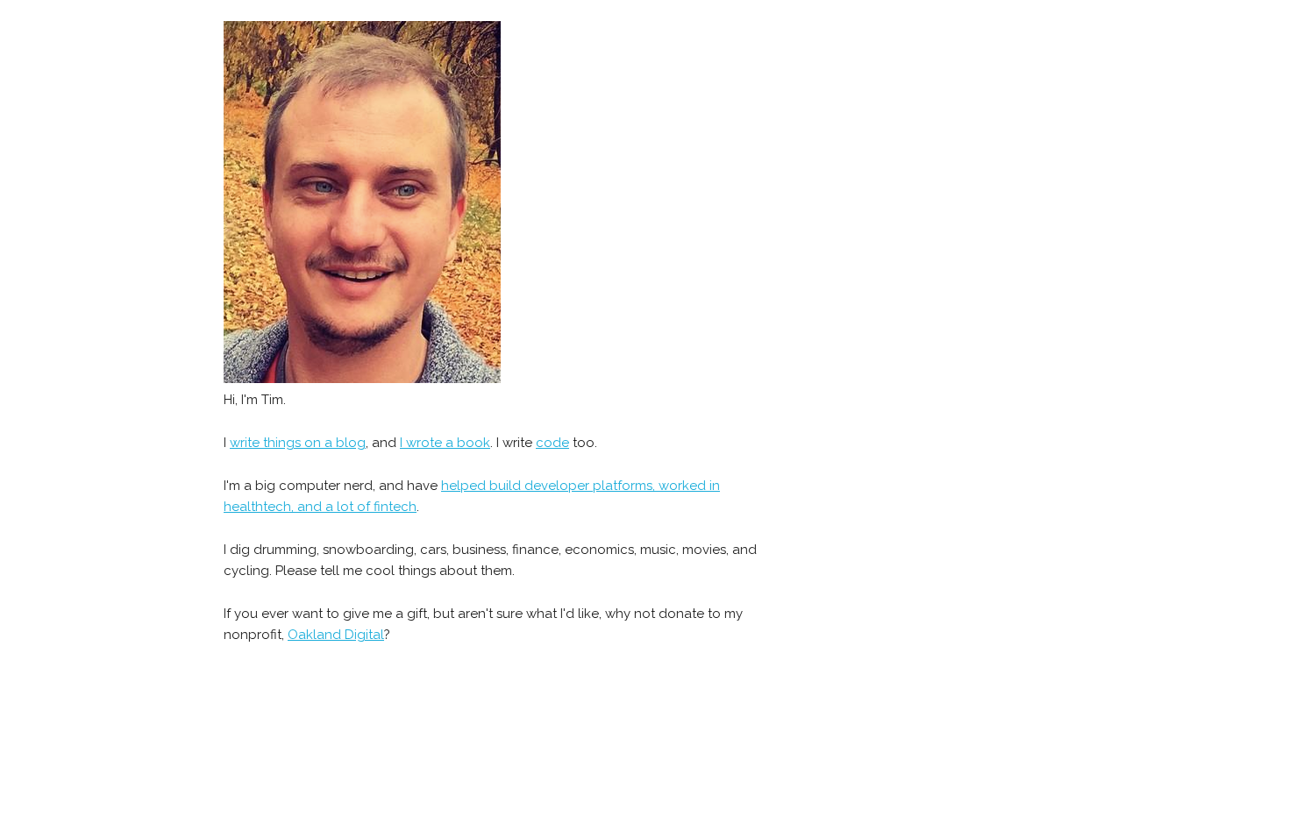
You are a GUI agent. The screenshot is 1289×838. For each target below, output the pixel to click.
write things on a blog (298, 443)
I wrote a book (445, 443)
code (552, 443)
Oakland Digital (336, 635)
